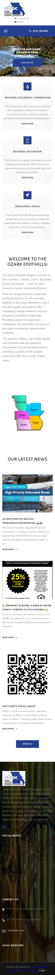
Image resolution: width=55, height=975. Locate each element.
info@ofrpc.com (16, 930)
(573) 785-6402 (40, 31)
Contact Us (23, 18)
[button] (2, 59)
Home (21, 22)
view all (27, 744)
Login (42, 970)
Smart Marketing (28, 970)
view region (27, 63)
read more (27, 124)
